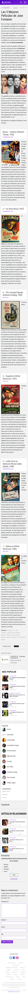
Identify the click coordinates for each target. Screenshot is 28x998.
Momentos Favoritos (15, 693)
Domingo (6, 869)
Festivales (16, 969)
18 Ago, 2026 (11, 689)
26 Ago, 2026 (11, 825)
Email (2, 927)
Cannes (8, 972)
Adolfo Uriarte (6, 791)
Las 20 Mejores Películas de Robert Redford (17, 687)
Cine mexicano (12, 962)
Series (23, 976)
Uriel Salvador (11, 740)
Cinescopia (15, 7)
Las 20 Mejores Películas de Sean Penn (16, 704)
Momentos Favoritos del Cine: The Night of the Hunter (17, 695)
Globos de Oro (9, 976)
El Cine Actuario (11, 751)
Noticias (19, 979)
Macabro (14, 972)
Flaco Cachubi (11, 777)
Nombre (3, 920)
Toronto (8, 974)
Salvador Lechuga (12, 772)
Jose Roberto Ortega (13, 745)
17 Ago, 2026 (11, 706)
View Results (14, 879)
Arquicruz (5, 794)
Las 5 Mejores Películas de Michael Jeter (17, 822)
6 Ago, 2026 (11, 698)
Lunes (5, 871)
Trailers (12, 979)
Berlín (23, 969)
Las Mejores (5, 8)
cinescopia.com (14, 658)
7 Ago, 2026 (11, 680)
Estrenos (8, 969)
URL (2, 934)
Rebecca (8, 637)
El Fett (9, 729)
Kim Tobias (10, 767)
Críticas (22, 967)
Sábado (6, 867)
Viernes (6, 864)
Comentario (4, 901)
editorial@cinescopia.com (14, 991)
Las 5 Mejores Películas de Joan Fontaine (12, 15)
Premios (22, 974)
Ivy (14, 630)
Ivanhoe (10, 630)
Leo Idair (9, 761)
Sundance (23, 972)
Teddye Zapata (11, 783)
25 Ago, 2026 (12, 715)
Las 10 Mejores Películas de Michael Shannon (17, 678)
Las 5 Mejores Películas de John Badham (16, 849)
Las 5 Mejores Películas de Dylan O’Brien (16, 831)
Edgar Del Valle (11, 756)
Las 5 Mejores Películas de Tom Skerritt (16, 840)
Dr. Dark (4, 797)
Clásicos (20, 962)
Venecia (16, 974)
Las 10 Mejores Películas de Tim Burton (16, 713)
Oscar (18, 976)
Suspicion (14, 637)
